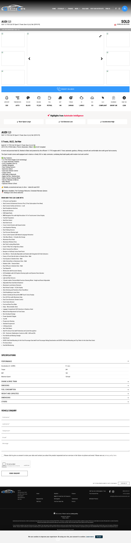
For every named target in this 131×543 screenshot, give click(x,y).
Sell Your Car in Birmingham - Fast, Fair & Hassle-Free (97, 492)
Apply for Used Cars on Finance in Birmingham (62, 497)
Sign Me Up (124, 483)
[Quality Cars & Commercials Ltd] (13, 9)
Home (54, 8)
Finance (70, 8)
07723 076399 (126, 493)
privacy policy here (110, 455)
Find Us (107, 8)
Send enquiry (14, 473)
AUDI (16, 29)
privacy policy (74, 513)
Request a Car (39, 498)
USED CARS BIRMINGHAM (8, 29)
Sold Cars (85, 8)
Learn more (90, 537)
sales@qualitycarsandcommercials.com (120, 496)
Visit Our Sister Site (97, 8)
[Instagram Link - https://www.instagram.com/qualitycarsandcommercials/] (119, 8)
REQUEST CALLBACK (67, 89)
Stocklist (61, 8)
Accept (99, 537)
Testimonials (75, 498)
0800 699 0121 (126, 491)
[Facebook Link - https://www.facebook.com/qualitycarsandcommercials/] (115, 8)
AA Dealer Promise (93, 498)
